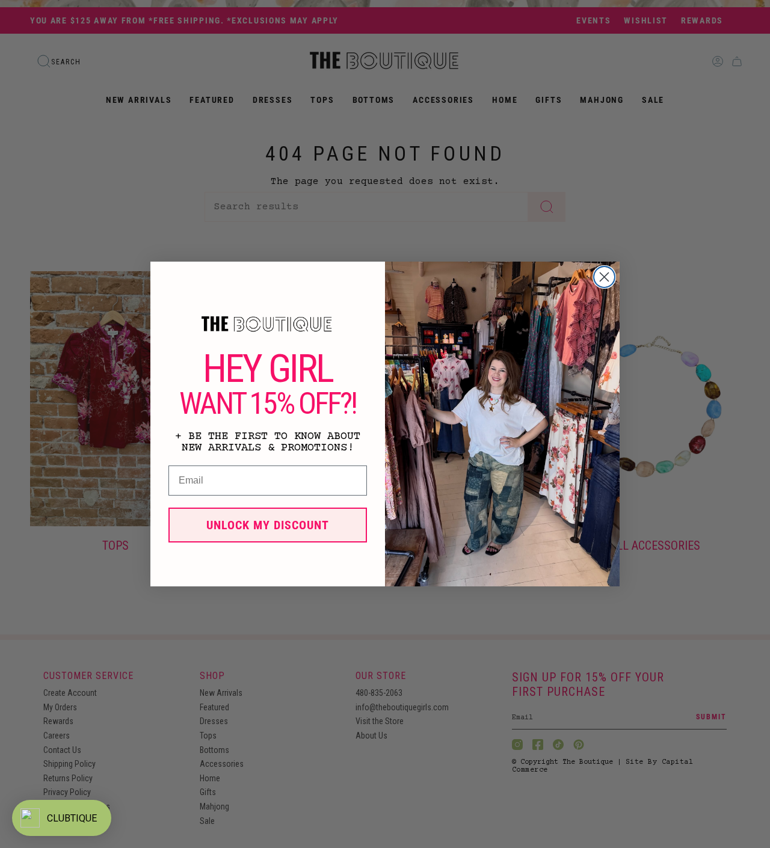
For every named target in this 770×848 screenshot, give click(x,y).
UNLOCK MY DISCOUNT (267, 525)
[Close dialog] (604, 276)
